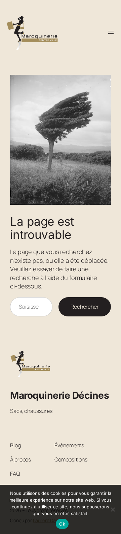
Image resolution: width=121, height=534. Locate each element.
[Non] (112, 509)
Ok (62, 524)
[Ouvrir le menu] (111, 32)
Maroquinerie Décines (59, 395)
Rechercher (85, 306)
